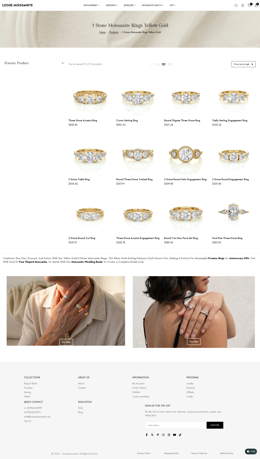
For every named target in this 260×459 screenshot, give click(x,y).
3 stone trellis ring (79, 179)
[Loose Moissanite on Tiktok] (180, 434)
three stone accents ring (82, 120)
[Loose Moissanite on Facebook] (146, 434)
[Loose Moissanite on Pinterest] (157, 434)
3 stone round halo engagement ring (185, 179)
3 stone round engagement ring (230, 179)
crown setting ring (127, 120)
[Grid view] (153, 64)
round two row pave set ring (181, 238)
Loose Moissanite (17, 5)
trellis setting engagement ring (229, 120)
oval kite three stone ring (227, 238)
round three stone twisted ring (134, 179)
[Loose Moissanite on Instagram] (169, 434)
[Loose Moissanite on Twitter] (152, 434)
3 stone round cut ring (81, 238)
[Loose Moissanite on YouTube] (174, 434)
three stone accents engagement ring (137, 238)
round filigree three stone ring (182, 120)
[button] (251, 451)
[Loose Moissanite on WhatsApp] (163, 434)
